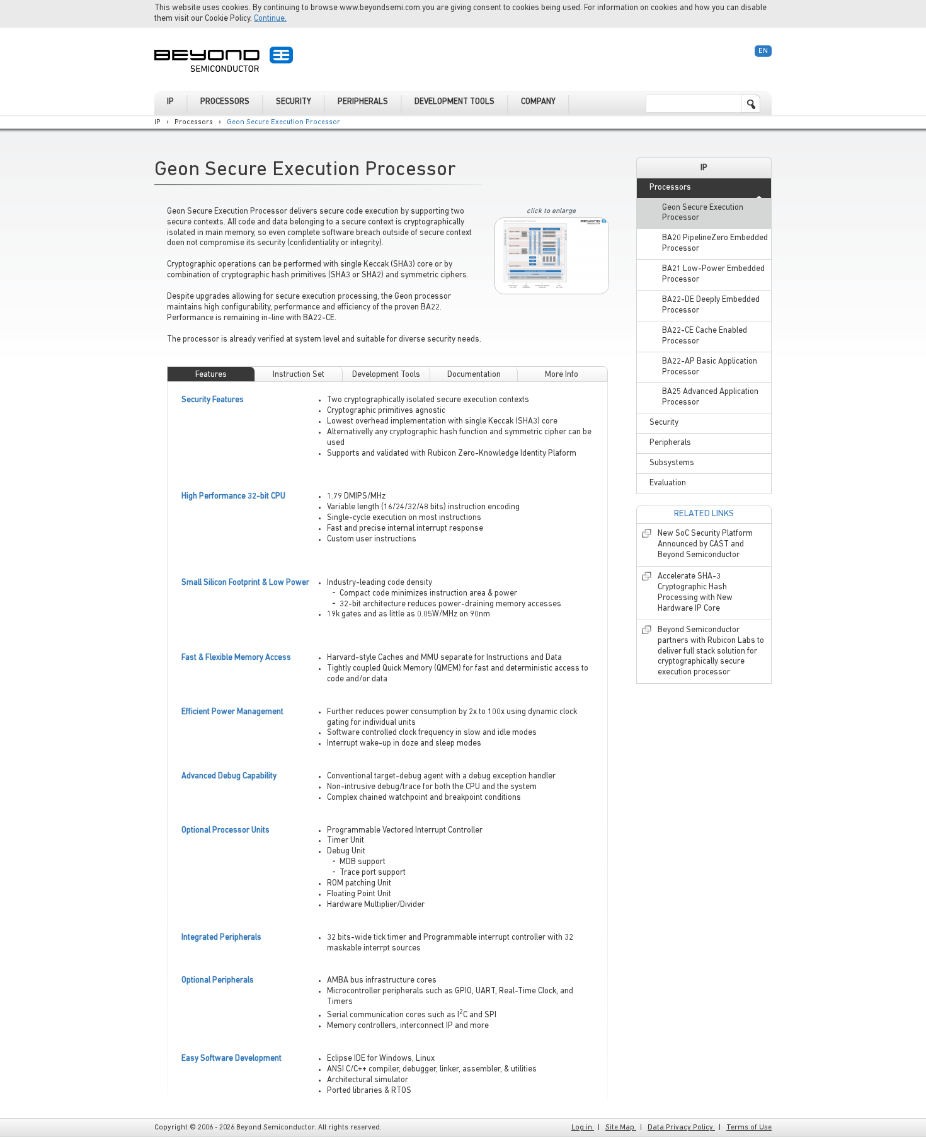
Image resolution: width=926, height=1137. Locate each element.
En (763, 51)
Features (211, 375)
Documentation (474, 375)
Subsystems (671, 463)
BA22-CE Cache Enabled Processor (704, 335)
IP (157, 122)
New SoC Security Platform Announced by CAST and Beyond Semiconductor (705, 544)
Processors (193, 122)
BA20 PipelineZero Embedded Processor (715, 243)
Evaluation (667, 483)
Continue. (270, 18)
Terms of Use (749, 1127)
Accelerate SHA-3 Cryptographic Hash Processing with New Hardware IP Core (695, 592)
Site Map (620, 1127)
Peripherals (670, 443)
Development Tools (386, 375)
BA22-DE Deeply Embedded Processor (711, 305)
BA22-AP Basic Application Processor (709, 366)
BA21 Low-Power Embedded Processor (713, 274)
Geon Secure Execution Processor (283, 122)
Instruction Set (298, 375)
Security (663, 422)
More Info (561, 375)
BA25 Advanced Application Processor (710, 397)
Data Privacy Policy (681, 1127)
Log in (582, 1127)
